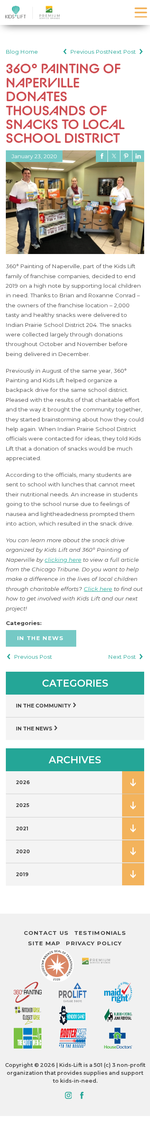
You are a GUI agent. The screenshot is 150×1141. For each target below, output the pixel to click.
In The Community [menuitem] (44, 706)
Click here (98, 588)
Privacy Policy (94, 943)
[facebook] (81, 1096)
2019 (22, 874)
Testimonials (100, 932)
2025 (22, 805)
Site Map (44, 943)
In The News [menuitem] (34, 728)
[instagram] (68, 1096)
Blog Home (22, 51)
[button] (141, 12)
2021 (22, 828)
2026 (23, 782)
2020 (23, 851)
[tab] (133, 782)
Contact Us (46, 932)
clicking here (63, 559)
